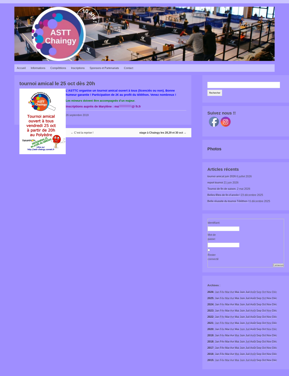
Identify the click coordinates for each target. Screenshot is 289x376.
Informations (38, 68)
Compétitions (58, 68)
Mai (237, 292)
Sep (258, 298)
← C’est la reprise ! (82, 132)
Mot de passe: (212, 236)
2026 (210, 292)
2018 (210, 341)
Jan (217, 298)
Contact (128, 68)
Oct (264, 304)
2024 (210, 304)
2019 (210, 335)
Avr (232, 304)
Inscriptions (78, 68)
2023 (210, 310)
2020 (210, 329)
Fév (222, 341)
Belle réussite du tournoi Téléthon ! (228, 201)
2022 (210, 316)
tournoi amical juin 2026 (221, 176)
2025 (210, 298)
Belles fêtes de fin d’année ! (223, 195)
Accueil (21, 68)
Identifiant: (213, 222)
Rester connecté (213, 256)
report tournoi (215, 182)
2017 (210, 347)
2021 (210, 323)
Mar (227, 304)
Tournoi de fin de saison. (221, 188)
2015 (210, 360)
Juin (242, 292)
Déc (274, 298)
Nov (269, 298)
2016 (210, 354)
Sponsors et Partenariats (104, 68)
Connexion (278, 265)
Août (253, 298)
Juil (248, 292)
